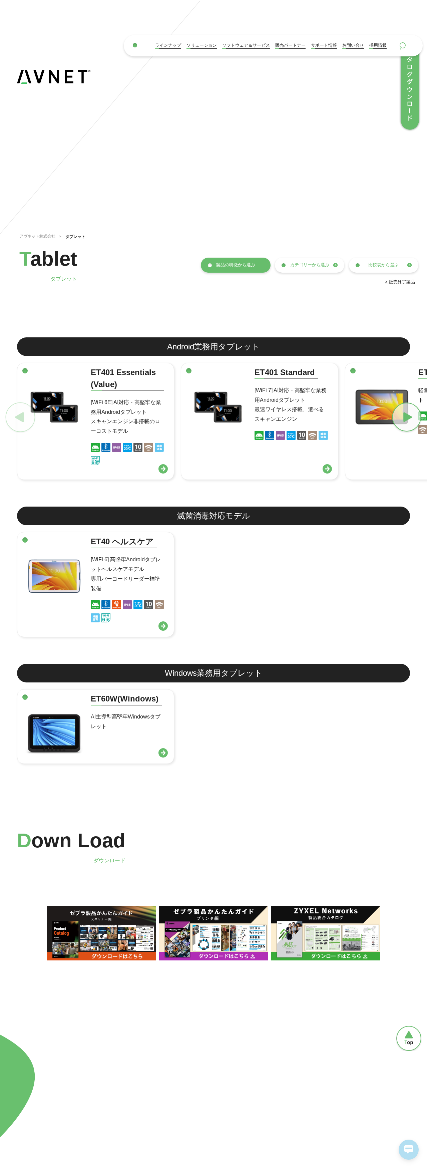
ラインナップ (168, 45)
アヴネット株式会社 (37, 236)
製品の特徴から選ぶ (235, 264)
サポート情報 (324, 45)
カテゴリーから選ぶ (309, 264)
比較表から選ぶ (383, 264)
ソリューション (201, 45)
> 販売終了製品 (400, 281)
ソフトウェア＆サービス (246, 45)
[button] (402, 417)
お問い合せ (353, 45)
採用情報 (378, 45)
